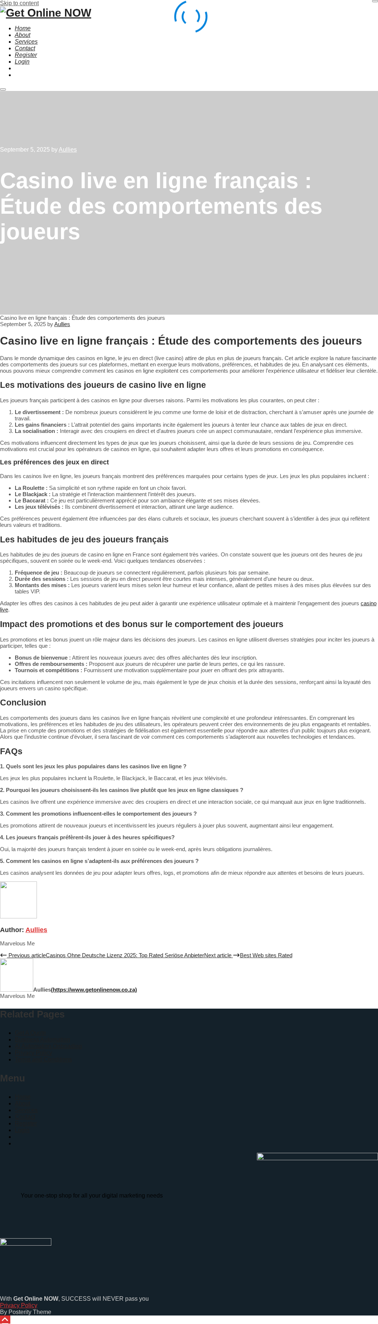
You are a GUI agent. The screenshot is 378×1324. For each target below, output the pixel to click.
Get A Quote (30, 1033)
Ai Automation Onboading (48, 1046)
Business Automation (42, 1039)
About (22, 1103)
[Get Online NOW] (45, 12)
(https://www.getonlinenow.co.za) (94, 989)
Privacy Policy (33, 1053)
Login (22, 1130)
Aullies (36, 930)
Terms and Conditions (43, 1059)
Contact (25, 1117)
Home (23, 1097)
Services (26, 1110)
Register (26, 1123)
